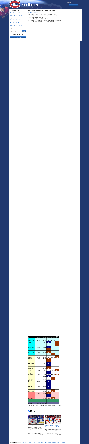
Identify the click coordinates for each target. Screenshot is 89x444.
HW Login (63, 442)
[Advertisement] (72, 17)
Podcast (49, 442)
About (26, 442)
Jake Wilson (30, 12)
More (42, 442)
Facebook (54, 442)
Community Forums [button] (73, 5)
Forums (29, 442)
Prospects (38, 442)
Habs (34, 442)
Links (46, 442)
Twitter (58, 442)
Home (23, 442)
